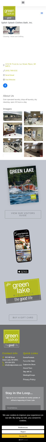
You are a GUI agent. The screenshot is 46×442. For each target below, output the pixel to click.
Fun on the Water (29, 361)
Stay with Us (27, 372)
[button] (23, 2)
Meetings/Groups (29, 375)
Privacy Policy (29, 379)
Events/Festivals (28, 357)
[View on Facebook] (5, 87)
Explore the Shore (29, 364)
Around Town (27, 368)
